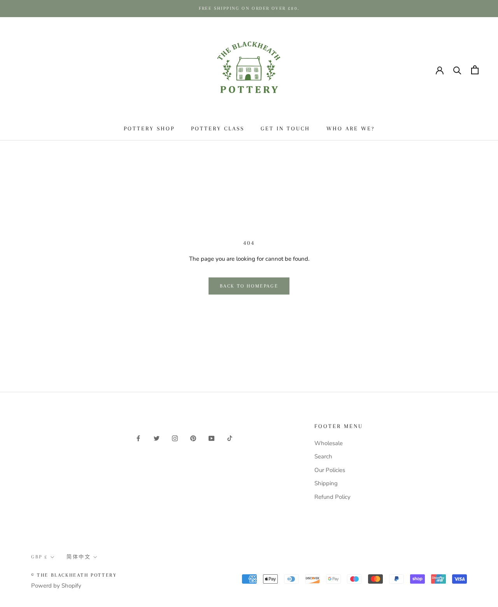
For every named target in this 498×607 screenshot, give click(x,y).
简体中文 (66, 69)
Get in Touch (285, 128)
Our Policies (329, 470)
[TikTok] (230, 438)
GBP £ (27, 69)
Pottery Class (217, 128)
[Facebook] (138, 438)
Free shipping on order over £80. (249, 8)
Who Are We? (350, 128)
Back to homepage (249, 286)
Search (323, 456)
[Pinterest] (193, 438)
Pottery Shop (149, 128)
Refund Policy (332, 497)
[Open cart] (475, 69)
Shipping (326, 483)
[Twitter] (157, 438)
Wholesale (328, 443)
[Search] (457, 70)
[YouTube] (211, 438)
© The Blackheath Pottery (74, 575)
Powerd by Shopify (56, 585)
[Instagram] (175, 438)
